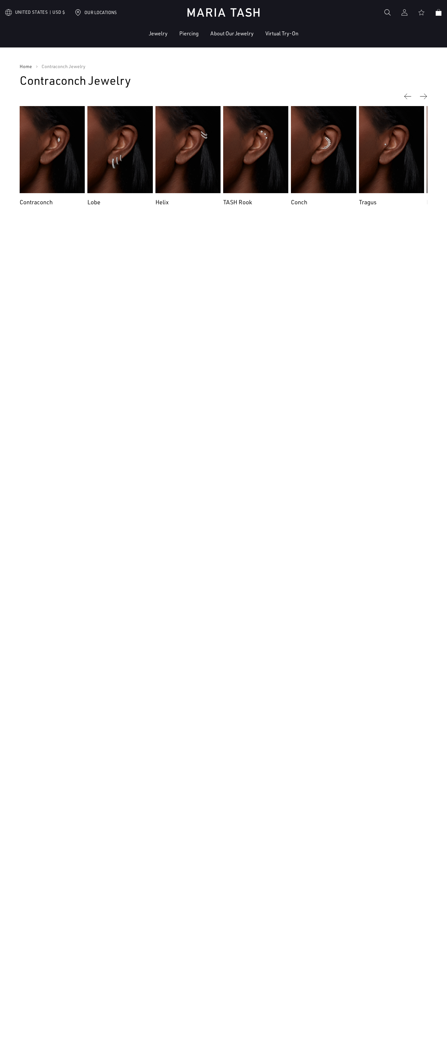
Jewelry (158, 33)
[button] (138, 38)
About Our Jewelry (232, 33)
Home (26, 66)
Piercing (189, 33)
